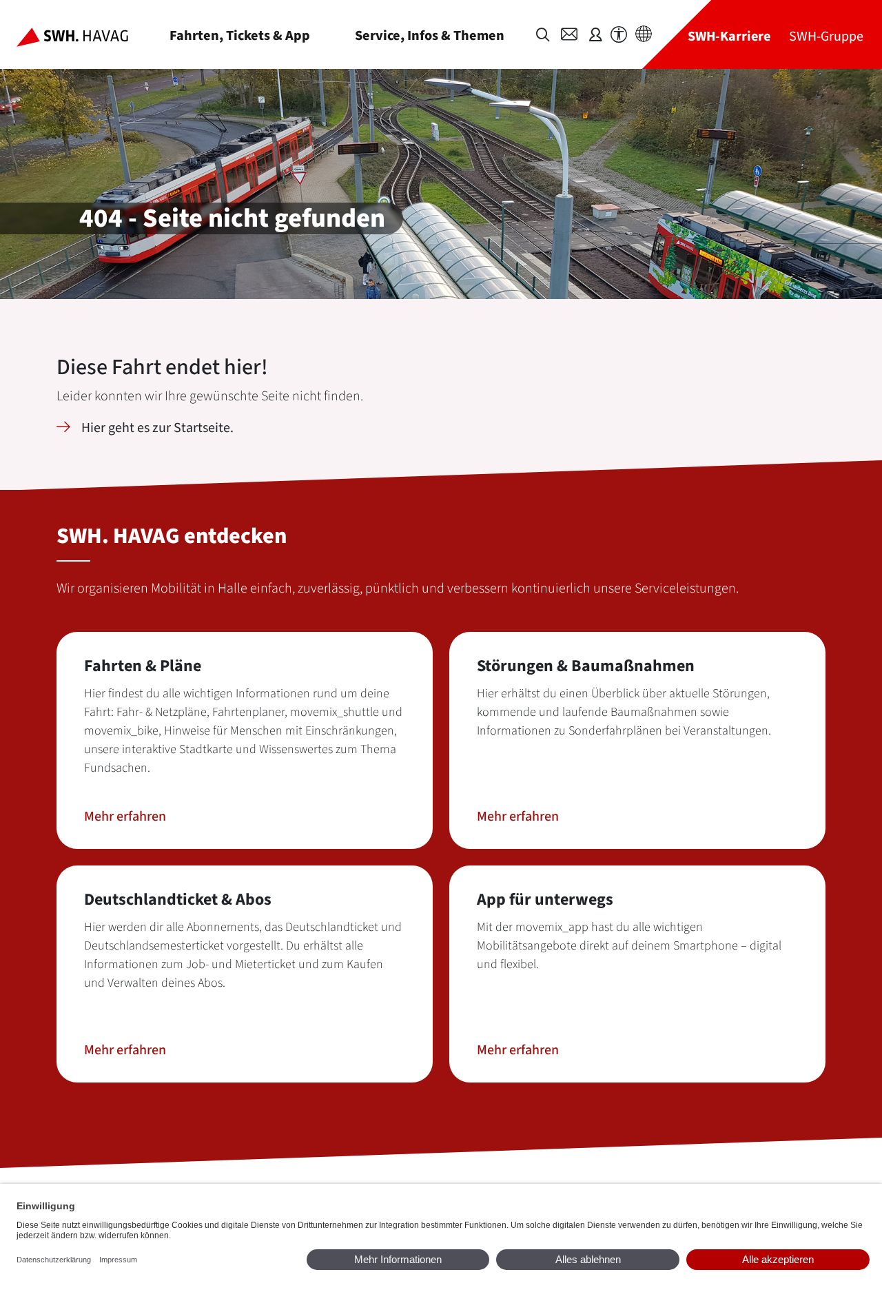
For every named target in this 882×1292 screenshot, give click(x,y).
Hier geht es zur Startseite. (157, 428)
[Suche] (543, 35)
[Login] (595, 34)
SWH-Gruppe (826, 36)
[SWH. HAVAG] (83, 34)
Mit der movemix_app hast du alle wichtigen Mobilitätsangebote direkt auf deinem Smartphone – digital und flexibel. (629, 946)
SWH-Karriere (729, 36)
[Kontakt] (569, 34)
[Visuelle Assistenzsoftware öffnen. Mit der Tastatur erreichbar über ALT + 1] (619, 35)
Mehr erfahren (125, 816)
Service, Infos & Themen (429, 35)
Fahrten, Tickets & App (240, 35)
